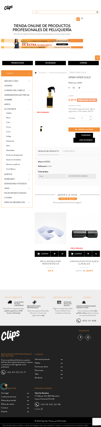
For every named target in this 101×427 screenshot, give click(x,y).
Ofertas (8, 85)
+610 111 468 (89, 320)
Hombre (8, 99)
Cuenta (39, 354)
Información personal (42, 359)
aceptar (95, 426)
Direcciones (39, 370)
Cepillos (9, 113)
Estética (8, 174)
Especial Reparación (14, 202)
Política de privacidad (8, 400)
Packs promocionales (15, 193)
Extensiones (10, 141)
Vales (36, 374)
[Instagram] (88, 337)
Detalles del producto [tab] (48, 151)
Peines (8, 118)
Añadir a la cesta (85, 129)
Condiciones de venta (8, 396)
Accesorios (10, 109)
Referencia (42, 166)
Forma (8, 127)
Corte (8, 132)
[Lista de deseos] (54, 254)
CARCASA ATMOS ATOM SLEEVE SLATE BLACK (84, 262)
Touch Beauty (11, 169)
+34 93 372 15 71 (16, 372)
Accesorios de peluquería (14, 155)
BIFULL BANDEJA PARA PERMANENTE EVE (50, 262)
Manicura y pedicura (13, 164)
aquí (43, 315)
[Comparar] (62, 254)
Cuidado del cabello (14, 90)
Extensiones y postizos (15, 183)
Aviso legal (4, 393)
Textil (8, 146)
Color (8, 122)
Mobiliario (9, 179)
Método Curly (11, 81)
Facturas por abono (41, 366)
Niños (7, 104)
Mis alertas (38, 377)
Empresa (4, 411)
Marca (40, 162)
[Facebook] (80, 337)
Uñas (6, 188)
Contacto (4, 407)
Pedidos (37, 363)
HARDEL (46, 161)
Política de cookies (7, 404)
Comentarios (69, 151)
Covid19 (8, 197)
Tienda (9, 73)
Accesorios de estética (13, 159)
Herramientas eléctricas (16, 95)
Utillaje (8, 136)
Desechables (10, 150)
